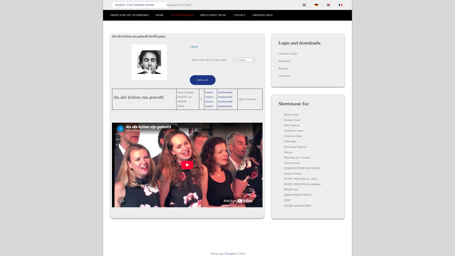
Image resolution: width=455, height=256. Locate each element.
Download (285, 61)
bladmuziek (225, 92)
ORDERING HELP (262, 15)
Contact (239, 15)
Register (284, 68)
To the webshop (182, 15)
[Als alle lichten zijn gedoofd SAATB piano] (149, 62)
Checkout (284, 76)
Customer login (288, 53)
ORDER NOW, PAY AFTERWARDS (129, 15)
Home (160, 15)
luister (209, 92)
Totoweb (229, 253)
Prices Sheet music (213, 15)
